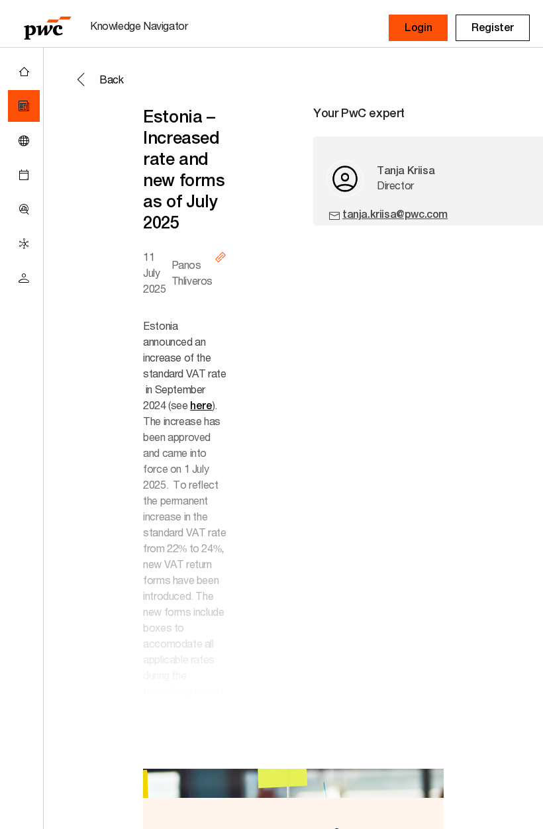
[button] (418, 28)
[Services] (24, 244)
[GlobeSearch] (24, 140)
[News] (24, 106)
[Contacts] (24, 278)
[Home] (24, 71)
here (201, 405)
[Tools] (24, 209)
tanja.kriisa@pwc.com (395, 214)
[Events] (24, 175)
